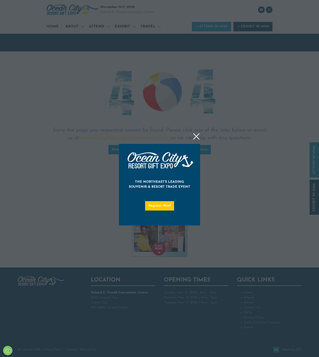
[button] (196, 137)
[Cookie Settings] (7, 350)
